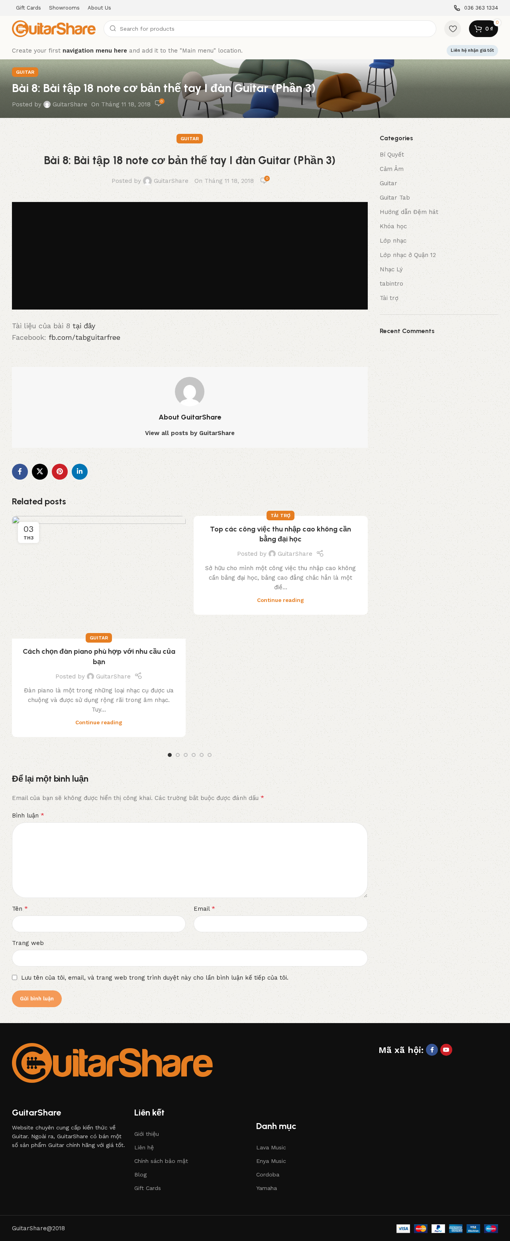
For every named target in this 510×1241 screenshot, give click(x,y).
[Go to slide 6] (210, 755)
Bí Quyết (392, 154)
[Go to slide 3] (186, 755)
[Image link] (112, 1062)
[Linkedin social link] (80, 472)
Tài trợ (280, 515)
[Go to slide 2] (178, 755)
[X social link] (40, 472)
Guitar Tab (395, 197)
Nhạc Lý (391, 269)
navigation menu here (95, 50)
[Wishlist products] (452, 29)
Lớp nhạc (393, 240)
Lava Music (271, 1147)
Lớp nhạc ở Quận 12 (408, 255)
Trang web (28, 943)
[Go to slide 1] (170, 755)
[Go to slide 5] (202, 755)
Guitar (25, 72)
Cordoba (267, 1174)
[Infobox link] (476, 8)
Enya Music (271, 1161)
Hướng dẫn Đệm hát (409, 212)
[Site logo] (54, 28)
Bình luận (28, 815)
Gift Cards (147, 1188)
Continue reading (98, 722)
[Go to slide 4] (194, 755)
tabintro (391, 283)
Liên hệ (144, 1147)
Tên (20, 908)
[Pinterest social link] (60, 472)
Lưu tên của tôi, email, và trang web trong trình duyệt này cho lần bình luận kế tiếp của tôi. (154, 977)
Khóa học (393, 226)
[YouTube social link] (446, 1050)
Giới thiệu (146, 1134)
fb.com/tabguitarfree (84, 337)
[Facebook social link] (20, 472)
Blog (140, 1174)
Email (204, 908)
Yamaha (266, 1188)
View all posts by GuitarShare (190, 433)
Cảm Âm (392, 169)
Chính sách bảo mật (161, 1161)
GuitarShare (70, 104)
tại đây (84, 326)
